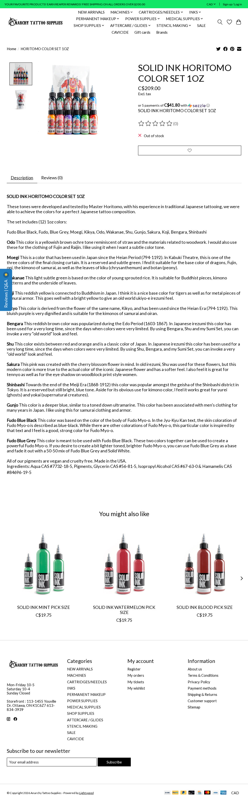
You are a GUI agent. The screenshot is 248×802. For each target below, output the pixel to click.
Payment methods (202, 688)
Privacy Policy (199, 682)
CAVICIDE (120, 32)
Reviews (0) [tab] (52, 177)
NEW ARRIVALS (91, 12)
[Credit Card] (199, 793)
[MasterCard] (207, 793)
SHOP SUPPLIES (80, 713)
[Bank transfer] (167, 793)
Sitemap (194, 707)
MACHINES (76, 675)
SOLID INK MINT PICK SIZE (43, 607)
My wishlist (136, 688)
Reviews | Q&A (5, 293)
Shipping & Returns (202, 694)
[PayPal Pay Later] (183, 793)
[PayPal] (175, 793)
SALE (201, 25)
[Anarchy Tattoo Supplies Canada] (35, 22)
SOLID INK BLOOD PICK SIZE (204, 607)
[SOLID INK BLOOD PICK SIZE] (204, 564)
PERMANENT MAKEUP (86, 694)
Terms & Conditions (203, 675)
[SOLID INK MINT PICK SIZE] (44, 564)
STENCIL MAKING (82, 726)
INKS (71, 688)
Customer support (202, 701)
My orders (135, 675)
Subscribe (114, 762)
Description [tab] (22, 177)
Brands (162, 32)
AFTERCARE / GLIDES (85, 720)
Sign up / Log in (232, 4)
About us (195, 669)
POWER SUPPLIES (82, 701)
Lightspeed (86, 793)
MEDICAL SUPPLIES (84, 707)
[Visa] (215, 793)
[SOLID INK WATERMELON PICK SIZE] (124, 564)
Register (134, 669)
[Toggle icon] (219, 22)
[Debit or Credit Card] (191, 793)
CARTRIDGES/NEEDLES (87, 682)
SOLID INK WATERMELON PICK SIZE (124, 610)
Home (11, 49)
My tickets (135, 682)
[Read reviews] (155, 123)
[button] (189, 105)
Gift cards (142, 32)
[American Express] (223, 793)
